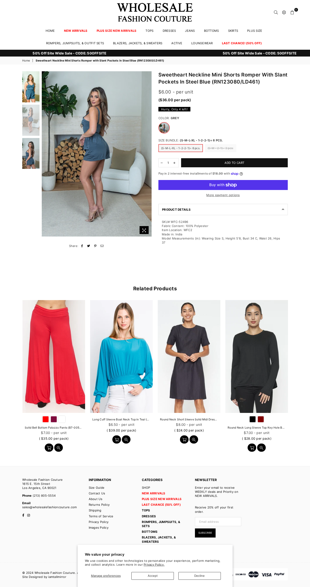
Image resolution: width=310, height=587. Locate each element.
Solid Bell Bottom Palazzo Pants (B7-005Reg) (54, 427)
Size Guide (97, 487)
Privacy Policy (99, 522)
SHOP (146, 487)
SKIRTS (233, 30)
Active (176, 43)
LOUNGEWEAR (202, 43)
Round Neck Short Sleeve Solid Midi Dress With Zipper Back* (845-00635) (189, 419)
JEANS (190, 30)
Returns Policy (99, 504)
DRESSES (169, 30)
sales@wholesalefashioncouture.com (49, 507)
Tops (149, 30)
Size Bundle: (190, 140)
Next (148, 154)
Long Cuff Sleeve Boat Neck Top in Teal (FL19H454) (121, 419)
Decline (199, 575)
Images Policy (98, 527)
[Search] (276, 12)
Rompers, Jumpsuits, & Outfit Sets (75, 43)
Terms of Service (101, 516)
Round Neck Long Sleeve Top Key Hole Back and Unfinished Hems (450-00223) (257, 427)
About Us (96, 499)
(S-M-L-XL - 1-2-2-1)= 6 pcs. (180, 148)
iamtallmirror (57, 577)
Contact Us (97, 493)
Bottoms (211, 30)
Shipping (95, 510)
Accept (153, 575)
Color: (168, 118)
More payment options (223, 195)
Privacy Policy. (154, 564)
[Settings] (284, 12)
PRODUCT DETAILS (176, 209)
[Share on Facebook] (82, 246)
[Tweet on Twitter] (89, 246)
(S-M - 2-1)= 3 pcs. (221, 148)
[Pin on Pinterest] (95, 246)
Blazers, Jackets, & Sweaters (137, 43)
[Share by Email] (102, 246)
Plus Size (254, 30)
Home (50, 30)
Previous (46, 154)
